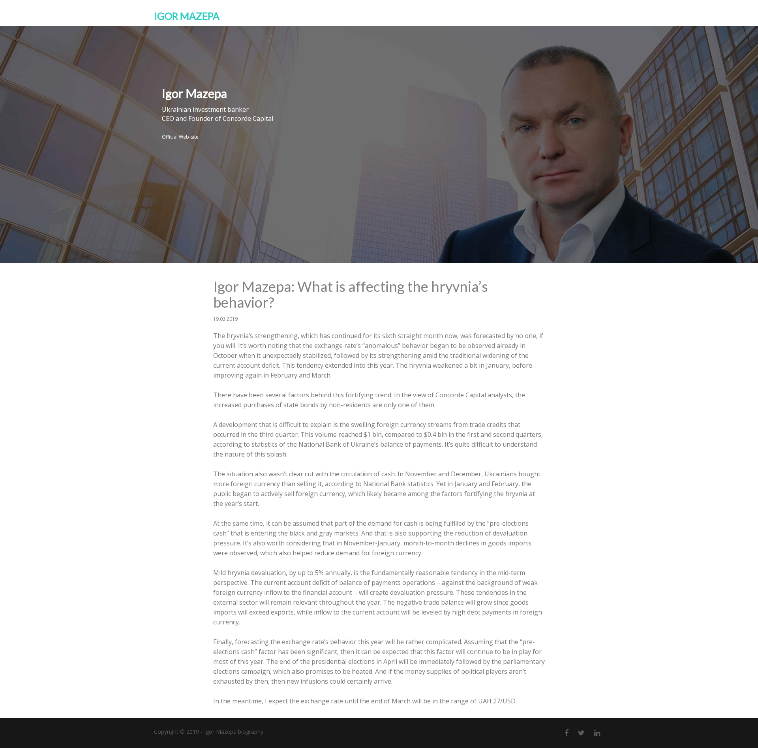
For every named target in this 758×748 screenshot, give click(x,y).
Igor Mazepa (187, 16)
